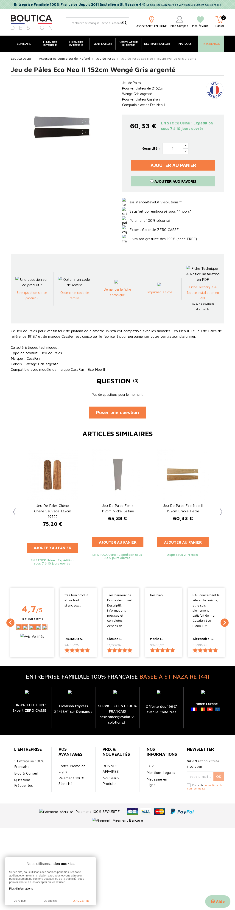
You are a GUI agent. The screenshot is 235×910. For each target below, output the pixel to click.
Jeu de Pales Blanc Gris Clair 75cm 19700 (117, 508)
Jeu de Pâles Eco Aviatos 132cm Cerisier (52, 508)
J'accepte (81, 900)
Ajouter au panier (173, 165)
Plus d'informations (21, 888)
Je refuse (20, 900)
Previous (13, 510)
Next (218, 510)
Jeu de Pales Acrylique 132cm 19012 (183, 508)
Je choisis (50, 900)
